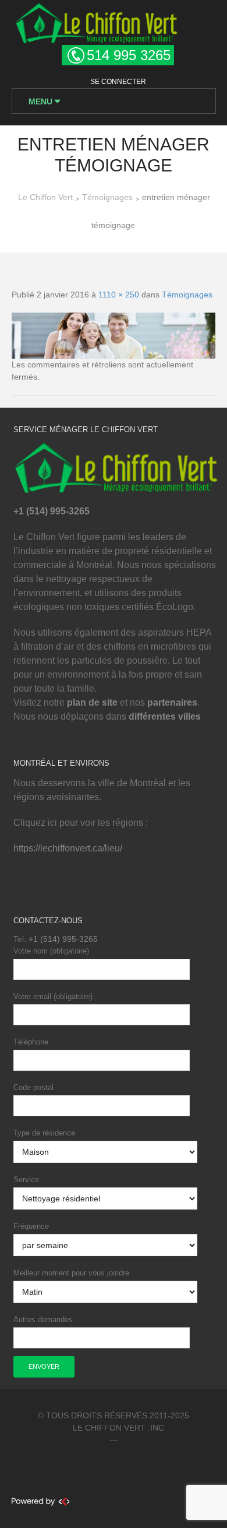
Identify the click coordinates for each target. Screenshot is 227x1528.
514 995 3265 (129, 55)
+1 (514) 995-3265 (63, 939)
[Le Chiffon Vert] (96, 21)
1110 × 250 (118, 294)
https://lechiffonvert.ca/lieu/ (67, 848)
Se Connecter (118, 82)
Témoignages (187, 294)
